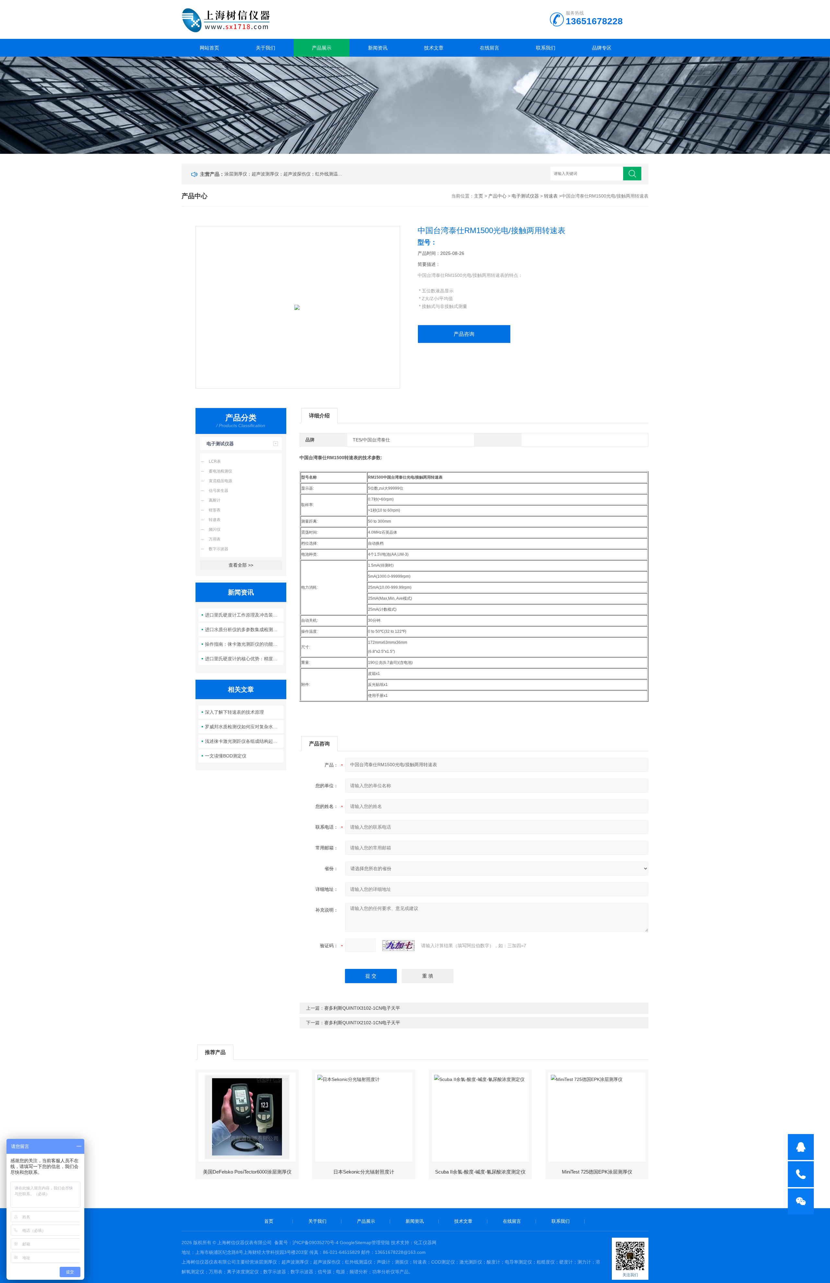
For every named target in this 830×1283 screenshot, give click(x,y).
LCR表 (215, 461)
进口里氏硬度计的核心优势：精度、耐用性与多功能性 (244, 658)
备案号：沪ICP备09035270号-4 (306, 1242)
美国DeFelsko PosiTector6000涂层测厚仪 (247, 1172)
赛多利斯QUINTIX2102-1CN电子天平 (362, 1022)
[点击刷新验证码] (398, 945)
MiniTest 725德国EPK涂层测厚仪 (597, 1172)
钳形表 (214, 510)
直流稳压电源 (220, 481)
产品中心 (497, 196)
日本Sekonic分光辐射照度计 (363, 1172)
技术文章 (434, 48)
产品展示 (321, 48)
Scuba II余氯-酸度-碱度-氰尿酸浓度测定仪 (480, 1172)
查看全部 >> (241, 565)
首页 (268, 1221)
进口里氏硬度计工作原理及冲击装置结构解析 (244, 615)
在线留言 (489, 48)
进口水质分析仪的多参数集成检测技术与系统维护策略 (244, 629)
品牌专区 (601, 48)
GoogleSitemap (356, 1242)
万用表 (214, 539)
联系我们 (545, 48)
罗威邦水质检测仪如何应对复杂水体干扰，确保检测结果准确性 (244, 726)
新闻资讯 (377, 48)
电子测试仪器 (525, 196)
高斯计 (214, 500)
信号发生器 (218, 490)
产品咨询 (464, 334)
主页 (478, 196)
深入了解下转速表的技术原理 (234, 712)
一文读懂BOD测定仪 (225, 755)
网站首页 (209, 48)
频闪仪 (214, 529)
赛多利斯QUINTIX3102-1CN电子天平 (362, 1008)
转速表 (551, 196)
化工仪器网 (425, 1242)
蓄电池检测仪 (220, 471)
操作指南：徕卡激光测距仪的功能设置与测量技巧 (244, 644)
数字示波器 (218, 549)
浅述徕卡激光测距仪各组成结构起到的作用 (244, 741)
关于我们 (265, 48)
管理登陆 (381, 1242)
